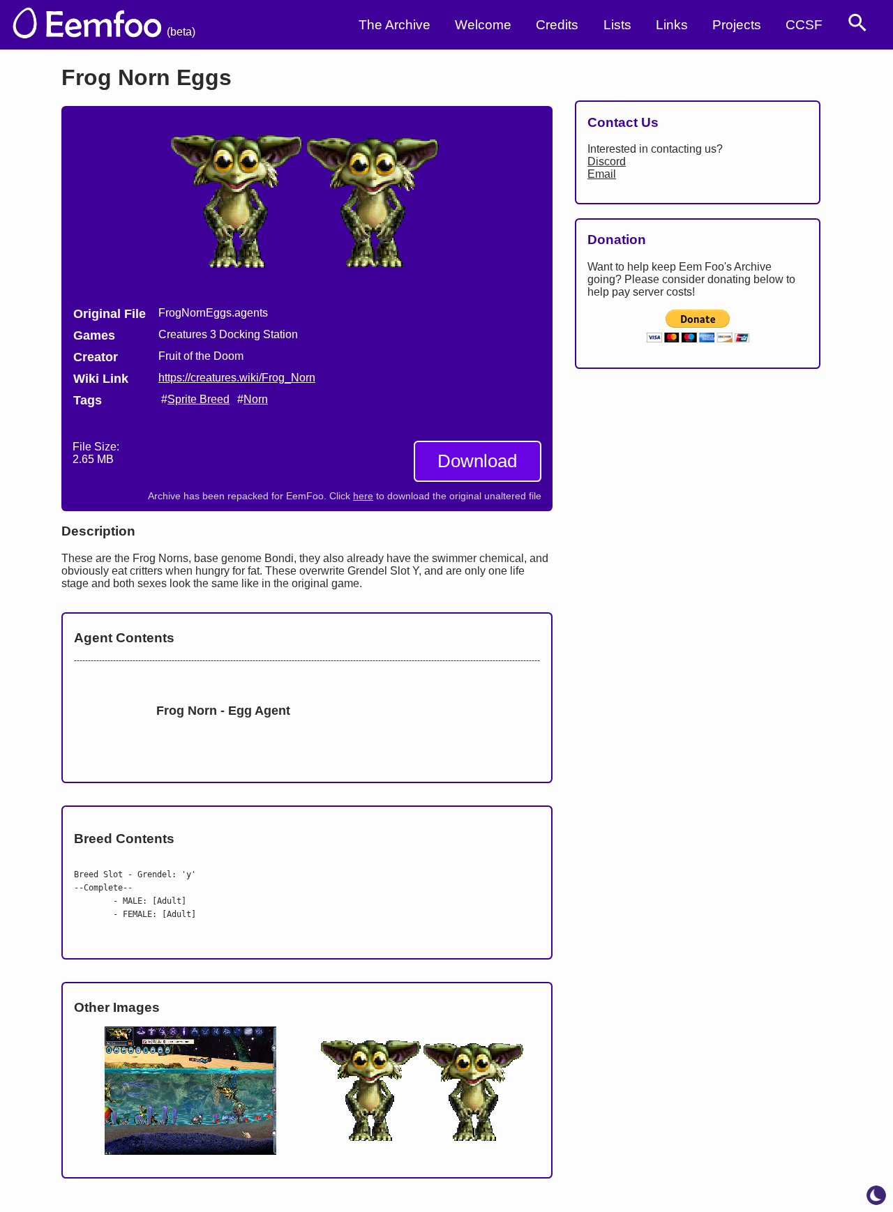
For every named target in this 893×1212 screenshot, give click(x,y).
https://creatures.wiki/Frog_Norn (236, 378)
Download (477, 461)
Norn (255, 399)
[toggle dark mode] (876, 1195)
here (363, 496)
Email (601, 174)
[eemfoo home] (86, 25)
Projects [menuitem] (736, 24)
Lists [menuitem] (617, 24)
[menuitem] (857, 23)
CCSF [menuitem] (804, 24)
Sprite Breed (198, 399)
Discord (606, 161)
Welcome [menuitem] (483, 24)
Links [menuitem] (672, 24)
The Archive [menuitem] (394, 24)
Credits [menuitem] (557, 24)
